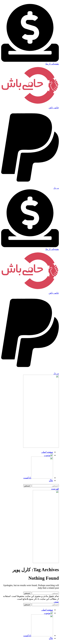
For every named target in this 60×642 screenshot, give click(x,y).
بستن (56, 601)
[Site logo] (41, 447)
